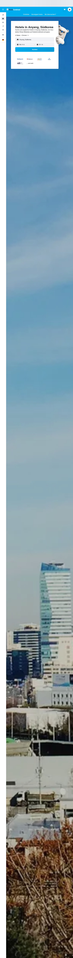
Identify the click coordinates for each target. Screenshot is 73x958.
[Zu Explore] (3, 30)
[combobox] (22, 35)
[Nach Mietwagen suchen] (3, 22)
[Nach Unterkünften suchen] (3, 18)
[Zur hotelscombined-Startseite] (13, 9)
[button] (3, 9)
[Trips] (3, 35)
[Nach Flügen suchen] (3, 15)
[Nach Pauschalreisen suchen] (3, 26)
